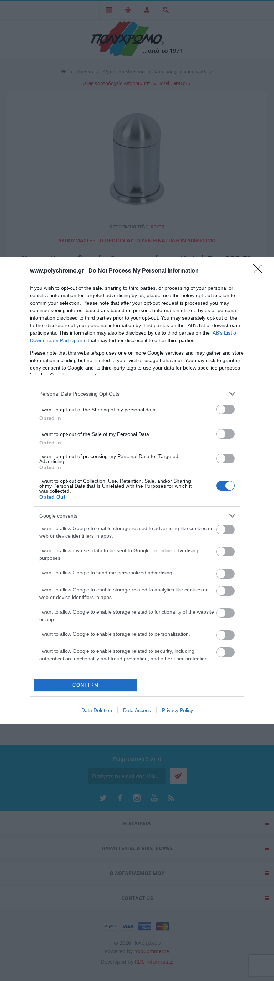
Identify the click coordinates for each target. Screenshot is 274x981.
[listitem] (137, 393)
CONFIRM (85, 685)
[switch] (225, 409)
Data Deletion (96, 710)
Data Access (137, 710)
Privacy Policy (177, 710)
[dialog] (137, 490)
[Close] (260, 271)
